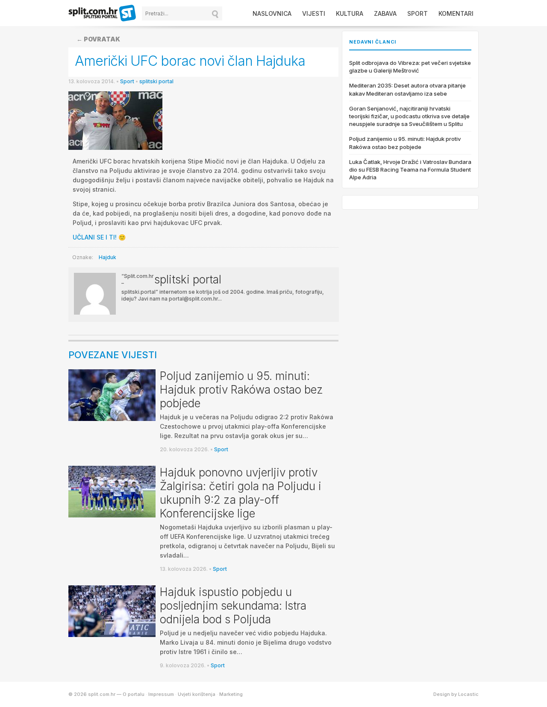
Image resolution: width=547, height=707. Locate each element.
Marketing (231, 694)
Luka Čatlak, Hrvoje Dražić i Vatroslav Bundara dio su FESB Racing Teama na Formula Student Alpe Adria (410, 169)
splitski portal (156, 81)
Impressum (161, 694)
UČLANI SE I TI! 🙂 (99, 237)
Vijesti (313, 13)
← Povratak (98, 39)
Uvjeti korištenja (196, 694)
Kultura (349, 13)
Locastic (468, 694)
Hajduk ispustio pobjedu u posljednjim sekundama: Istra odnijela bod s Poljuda (233, 605)
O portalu (133, 694)
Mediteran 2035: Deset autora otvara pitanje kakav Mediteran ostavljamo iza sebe (407, 89)
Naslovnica (272, 13)
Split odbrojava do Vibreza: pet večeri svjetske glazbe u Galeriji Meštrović (410, 66)
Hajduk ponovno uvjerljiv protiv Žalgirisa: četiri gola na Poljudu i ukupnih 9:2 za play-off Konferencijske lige (240, 493)
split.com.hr (102, 14)
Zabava (385, 13)
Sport (417, 13)
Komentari (455, 13)
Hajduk (107, 257)
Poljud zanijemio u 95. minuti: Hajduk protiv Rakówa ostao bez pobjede (241, 389)
